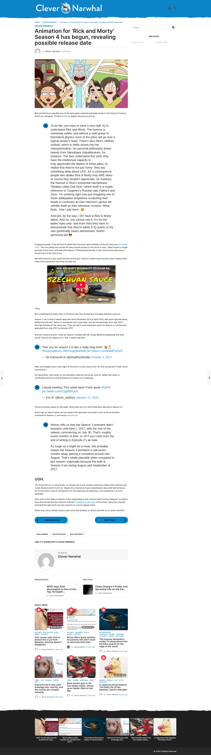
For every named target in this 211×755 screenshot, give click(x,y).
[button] (169, 8)
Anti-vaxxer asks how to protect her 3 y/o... (46, 739)
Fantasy (56, 680)
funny (56, 632)
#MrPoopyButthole (74, 351)
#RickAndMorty (52, 351)
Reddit (65, 116)
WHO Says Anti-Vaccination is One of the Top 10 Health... (61, 589)
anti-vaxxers (48, 632)
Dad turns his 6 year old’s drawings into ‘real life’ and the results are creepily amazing (49, 688)
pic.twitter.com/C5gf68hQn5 (60, 391)
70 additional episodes (84, 502)
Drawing (48, 680)
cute (42, 680)
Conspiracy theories (107, 634)
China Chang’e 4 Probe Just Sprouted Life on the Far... (111, 588)
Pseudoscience (105, 632)
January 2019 (161, 42)
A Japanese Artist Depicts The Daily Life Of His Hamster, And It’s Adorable (113, 687)
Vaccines (38, 632)
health (86, 632)
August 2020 (138, 42)
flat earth (103, 636)
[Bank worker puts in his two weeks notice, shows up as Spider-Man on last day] (81, 667)
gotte (121, 680)
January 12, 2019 (87, 397)
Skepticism (120, 636)
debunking (79, 632)
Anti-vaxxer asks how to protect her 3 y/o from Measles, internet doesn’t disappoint (48, 641)
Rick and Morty (77, 534)
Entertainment (44, 26)
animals (110, 680)
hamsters (103, 682)
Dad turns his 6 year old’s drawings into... (117, 739)
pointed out (72, 415)
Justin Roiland (59, 534)
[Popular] (39, 609)
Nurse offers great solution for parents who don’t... (70, 740)
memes (37, 634)
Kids (36, 682)
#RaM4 (105, 387)
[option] (46, 730)
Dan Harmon (42, 534)
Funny (37, 680)
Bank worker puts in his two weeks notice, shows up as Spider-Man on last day (80, 687)
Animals (102, 680)
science (70, 634)
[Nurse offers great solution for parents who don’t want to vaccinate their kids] (81, 619)
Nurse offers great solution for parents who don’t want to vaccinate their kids (81, 640)
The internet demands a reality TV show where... (94, 739)
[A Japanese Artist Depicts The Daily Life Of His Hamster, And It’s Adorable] (113, 667)
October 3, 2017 (101, 357)
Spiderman (84, 680)
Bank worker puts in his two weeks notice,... (141, 739)
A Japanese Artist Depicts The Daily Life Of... (165, 739)
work (91, 680)
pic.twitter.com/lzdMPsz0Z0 (105, 351)
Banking (76, 680)
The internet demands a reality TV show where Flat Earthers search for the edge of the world (113, 643)
